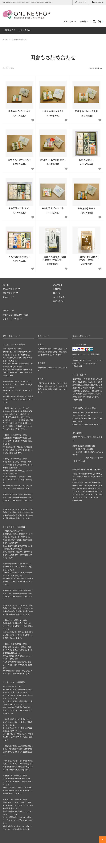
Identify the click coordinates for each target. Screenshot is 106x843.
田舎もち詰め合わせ (19, 39)
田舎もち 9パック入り (53, 111)
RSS (4, 310)
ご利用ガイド (9, 30)
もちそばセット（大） (19, 208)
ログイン (81, 2)
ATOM (11, 310)
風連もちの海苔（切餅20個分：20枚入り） (54, 258)
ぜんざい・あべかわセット (53, 159)
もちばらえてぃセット (53, 208)
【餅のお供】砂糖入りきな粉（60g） (89, 258)
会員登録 (97, 2)
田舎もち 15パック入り (19, 159)
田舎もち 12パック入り (86, 111)
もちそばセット (86, 159)
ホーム (5, 39)
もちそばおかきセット (19, 256)
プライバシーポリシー (12, 318)
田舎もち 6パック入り (19, 111)
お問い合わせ (24, 30)
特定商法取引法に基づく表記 (15, 314)
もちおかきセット (86, 208)
